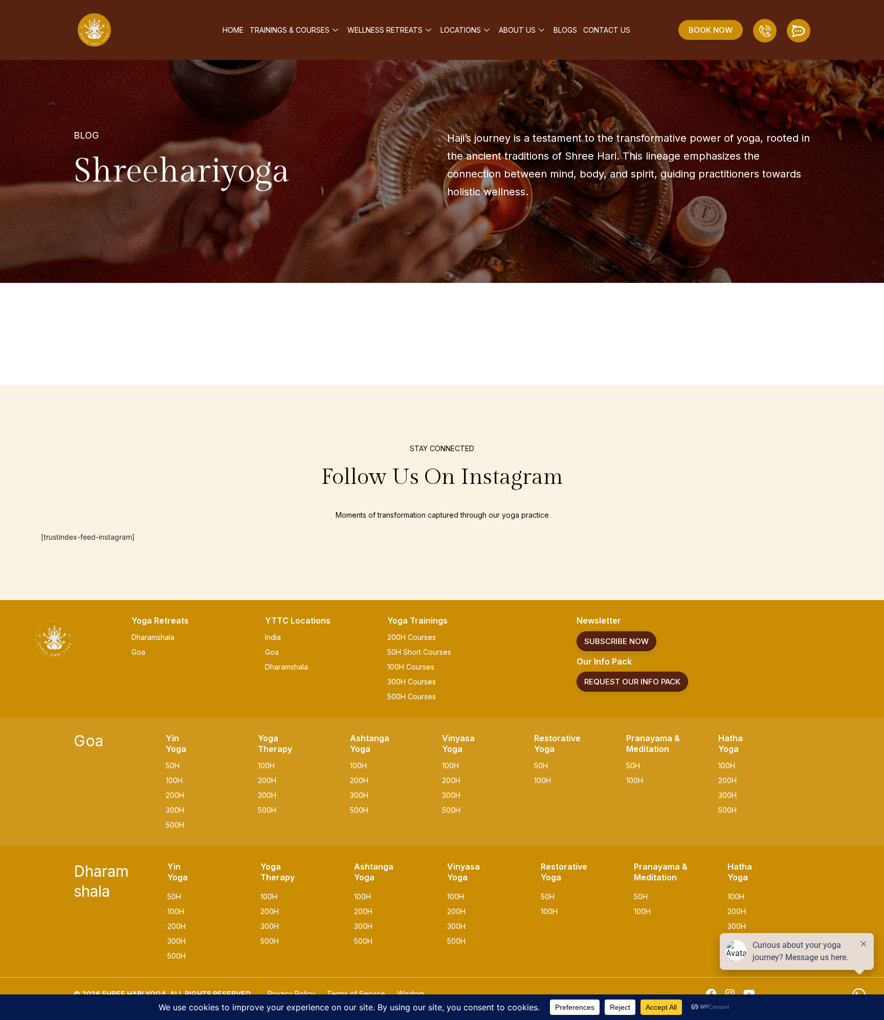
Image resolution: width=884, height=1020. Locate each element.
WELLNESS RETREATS (385, 30)
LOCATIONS (460, 30)
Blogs (565, 30)
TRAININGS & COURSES (289, 30)
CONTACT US (606, 30)
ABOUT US (517, 30)
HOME (233, 30)
